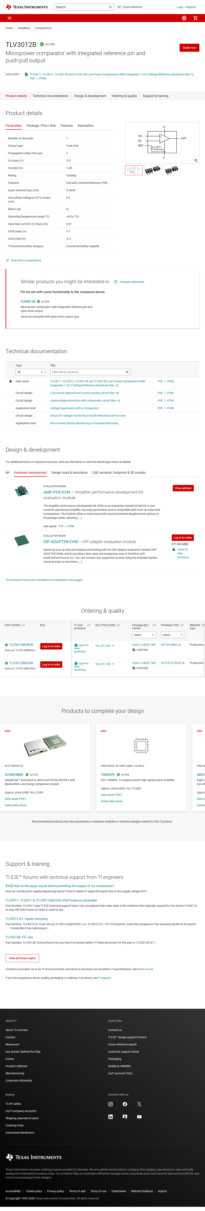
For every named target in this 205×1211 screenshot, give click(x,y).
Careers (10, 1037)
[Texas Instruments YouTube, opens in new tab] (139, 1118)
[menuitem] (184, 18)
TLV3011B (28, 302)
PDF (32, 78)
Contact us (115, 1030)
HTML (43, 78)
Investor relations (16, 1066)
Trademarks (118, 1191)
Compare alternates (132, 281)
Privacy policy (55, 1191)
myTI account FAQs (120, 1073)
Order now (189, 47)
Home (9, 28)
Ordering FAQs (15, 1125)
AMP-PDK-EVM (56, 492)
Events (10, 1058)
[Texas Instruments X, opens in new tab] (139, 1105)
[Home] (27, 7)
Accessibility (13, 1191)
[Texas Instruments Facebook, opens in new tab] (125, 1105)
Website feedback (142, 1191)
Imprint (162, 1191)
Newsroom (12, 1044)
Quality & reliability (119, 1066)
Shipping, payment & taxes (22, 1118)
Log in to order (183, 537)
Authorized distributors (20, 1132)
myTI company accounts (21, 1111)
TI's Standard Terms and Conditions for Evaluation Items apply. (44, 580)
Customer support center (123, 1051)
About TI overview (17, 1030)
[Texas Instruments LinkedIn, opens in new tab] (110, 1118)
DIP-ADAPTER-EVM (60, 541)
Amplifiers (24, 28)
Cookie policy (34, 1191)
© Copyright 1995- (20, 1198)
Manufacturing (15, 1073)
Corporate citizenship (19, 1080)
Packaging (114, 1058)
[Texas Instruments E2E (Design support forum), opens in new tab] (125, 1118)
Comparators (43, 28)
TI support (104, 977)
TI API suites (13, 1103)
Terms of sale (77, 1191)
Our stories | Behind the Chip (23, 1051)
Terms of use (98, 1191)
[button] (9, 18)
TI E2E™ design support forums (127, 1037)
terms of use (145, 969)
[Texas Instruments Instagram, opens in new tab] (110, 1105)
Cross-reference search (122, 1044)
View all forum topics (22, 958)
